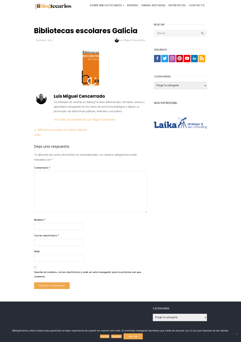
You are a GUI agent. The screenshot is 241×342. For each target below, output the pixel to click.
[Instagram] (172, 58)
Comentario (42, 167)
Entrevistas (177, 5)
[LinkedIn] (194, 58)
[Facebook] (157, 58)
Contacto (197, 5)
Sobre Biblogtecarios (106, 5)
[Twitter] (164, 58)
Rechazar (116, 336)
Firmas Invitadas (153, 5)
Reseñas (132, 5)
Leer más (133, 336)
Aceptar (104, 336)
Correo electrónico (46, 235)
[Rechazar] (236, 334)
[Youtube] (187, 58)
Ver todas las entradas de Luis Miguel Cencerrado (84, 120)
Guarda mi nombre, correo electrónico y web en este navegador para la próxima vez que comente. (87, 274)
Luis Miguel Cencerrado (132, 40)
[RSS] (201, 58)
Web (37, 251)
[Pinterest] (179, 58)
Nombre (40, 220)
